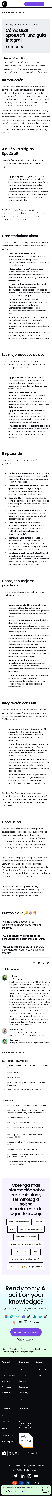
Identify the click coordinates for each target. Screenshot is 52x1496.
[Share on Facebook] (22, 47)
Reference (23, 1381)
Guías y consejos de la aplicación (32, 1349)
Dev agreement (29, 1465)
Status (38, 1375)
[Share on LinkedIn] (12, 47)
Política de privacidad (17, 1492)
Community (23, 1393)
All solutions (6, 1393)
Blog (20, 1399)
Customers (23, 1375)
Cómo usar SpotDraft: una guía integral (18, 1352)
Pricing (4, 1369)
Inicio (4, 1349)
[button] (47, 4)
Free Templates (8, 1441)
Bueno (45, 1490)
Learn (21, 1369)
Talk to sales (23, 1416)
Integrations (6, 1381)
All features (6, 1387)
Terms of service (15, 1465)
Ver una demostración (34, 4)
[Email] (7, 47)
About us (5, 1422)
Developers (23, 1387)
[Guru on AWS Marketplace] (26, 1440)
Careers (5, 1416)
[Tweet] (17, 47)
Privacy (40, 1465)
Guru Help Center (43, 1369)
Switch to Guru (8, 1436)
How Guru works (8, 1375)
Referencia (12, 1349)
